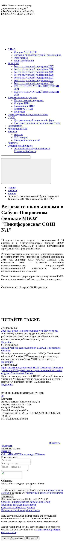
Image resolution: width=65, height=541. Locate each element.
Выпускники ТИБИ (24, 106)
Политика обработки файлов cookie (20, 510)
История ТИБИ (22, 103)
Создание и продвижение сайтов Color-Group (25, 501)
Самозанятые (15, 125)
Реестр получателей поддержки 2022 (33, 80)
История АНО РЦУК (25, 52)
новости (18, 134)
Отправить (8, 496)
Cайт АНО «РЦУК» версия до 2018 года (23, 454)
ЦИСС (11, 117)
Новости (12, 131)
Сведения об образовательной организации (37, 55)
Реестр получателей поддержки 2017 (33, 66)
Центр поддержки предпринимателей (28, 114)
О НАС (11, 49)
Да (2, 396)
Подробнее (7, 342)
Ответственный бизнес (20, 145)
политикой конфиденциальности (45, 493)
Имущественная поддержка (22, 97)
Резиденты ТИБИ (23, 108)
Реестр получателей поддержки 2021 (33, 77)
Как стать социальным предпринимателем (37, 123)
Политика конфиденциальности (18, 504)
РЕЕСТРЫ (13, 63)
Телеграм (6, 445)
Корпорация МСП (17, 128)
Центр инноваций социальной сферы (34, 120)
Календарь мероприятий (27, 140)
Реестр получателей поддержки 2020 (33, 74)
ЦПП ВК (6, 451)
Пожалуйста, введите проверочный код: (22, 483)
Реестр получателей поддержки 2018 (33, 69)
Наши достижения (24, 60)
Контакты (13, 143)
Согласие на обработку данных (18, 507)
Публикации (21, 137)
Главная (12, 187)
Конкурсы (19, 111)
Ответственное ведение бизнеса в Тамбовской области (32, 150)
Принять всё (32, 538)
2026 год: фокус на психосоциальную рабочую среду (29, 330)
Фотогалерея (21, 57)
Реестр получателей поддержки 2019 (33, 72)
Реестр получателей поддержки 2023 (33, 83)
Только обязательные (13, 538)
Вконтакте (54, 443)
